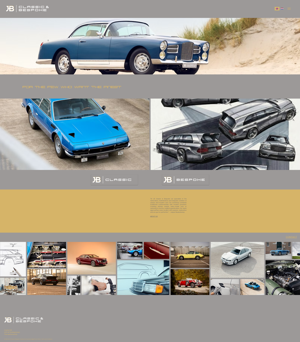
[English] (277, 8)
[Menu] (289, 8)
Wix (33, 339)
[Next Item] (296, 268)
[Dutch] (282, 8)
